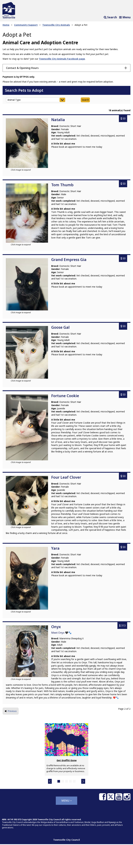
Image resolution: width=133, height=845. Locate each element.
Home (6, 24)
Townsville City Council (66, 839)
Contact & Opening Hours (22, 68)
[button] (50, 781)
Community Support (26, 24)
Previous (12, 711)
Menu (65, 800)
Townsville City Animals (56, 24)
